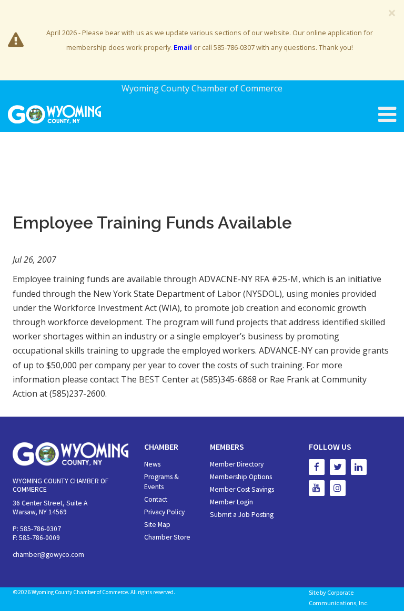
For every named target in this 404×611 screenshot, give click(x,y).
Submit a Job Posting (242, 514)
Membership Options (241, 476)
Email (183, 47)
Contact (155, 499)
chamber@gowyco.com (48, 554)
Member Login (231, 502)
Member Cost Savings (242, 489)
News (152, 464)
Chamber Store (167, 537)
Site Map (157, 524)
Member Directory (237, 464)
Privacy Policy (164, 512)
